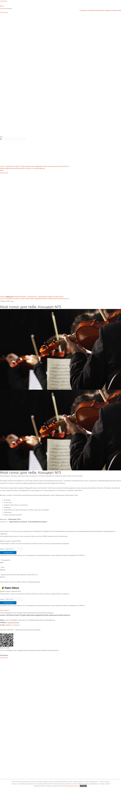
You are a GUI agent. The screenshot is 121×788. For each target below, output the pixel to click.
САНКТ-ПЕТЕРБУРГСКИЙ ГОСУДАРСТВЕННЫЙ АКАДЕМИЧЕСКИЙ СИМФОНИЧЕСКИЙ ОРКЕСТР (34, 166)
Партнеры (117, 10)
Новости (3, 168)
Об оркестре (20, 168)
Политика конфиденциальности (69, 786)
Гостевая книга (85, 10)
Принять (83, 786)
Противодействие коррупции (102, 10)
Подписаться (8, 552)
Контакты (36, 168)
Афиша (42, 168)
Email (2, 549)
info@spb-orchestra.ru (12, 625)
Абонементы (11, 168)
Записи (29, 168)
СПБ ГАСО (3, 1)
